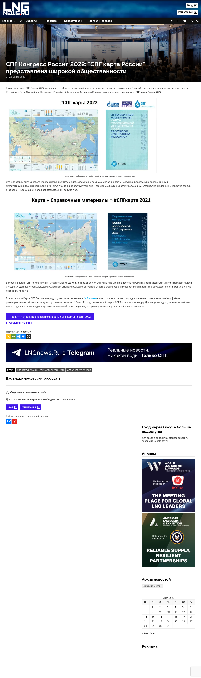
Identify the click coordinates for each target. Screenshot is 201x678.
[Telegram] (18, 336)
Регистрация (28, 407)
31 (168, 626)
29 (153, 626)
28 (145, 626)
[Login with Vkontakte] (8, 421)
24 (168, 621)
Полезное (51, 20)
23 (160, 621)
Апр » (153, 633)
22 (153, 621)
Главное (7, 20)
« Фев (145, 633)
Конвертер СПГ (73, 20)
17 (168, 616)
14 (145, 616)
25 (176, 621)
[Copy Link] (8, 336)
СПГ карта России (27, 370)
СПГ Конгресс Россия (79, 370)
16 (160, 616)
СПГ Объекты (28, 20)
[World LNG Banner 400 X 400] (168, 485)
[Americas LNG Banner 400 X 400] (168, 540)
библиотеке (90, 298)
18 (176, 616)
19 (183, 616)
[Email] (13, 336)
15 (153, 616)
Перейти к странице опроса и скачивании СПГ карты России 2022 (50, 316)
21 (145, 621)
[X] (28, 336)
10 (168, 612)
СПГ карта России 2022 (52, 370)
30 (160, 626)
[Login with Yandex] (14, 421)
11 (176, 612)
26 (183, 621)
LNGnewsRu (19, 323)
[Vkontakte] (23, 336)
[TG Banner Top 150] (99, 352)
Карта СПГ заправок (100, 20)
